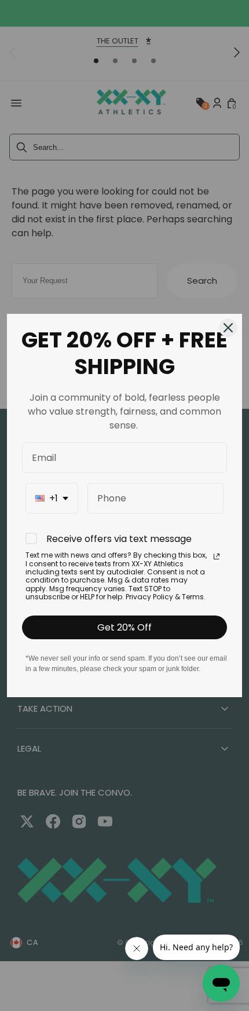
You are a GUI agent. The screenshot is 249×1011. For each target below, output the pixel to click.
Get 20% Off (124, 627)
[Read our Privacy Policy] (217, 556)
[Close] (228, 328)
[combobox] (51, 498)
